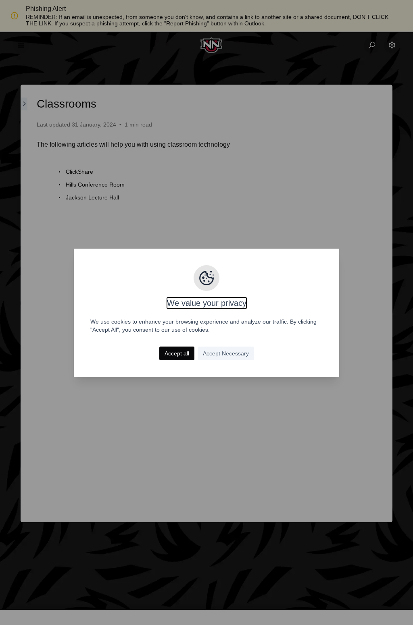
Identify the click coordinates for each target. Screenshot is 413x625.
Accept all (177, 353)
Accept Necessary (226, 353)
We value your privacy (206, 303)
